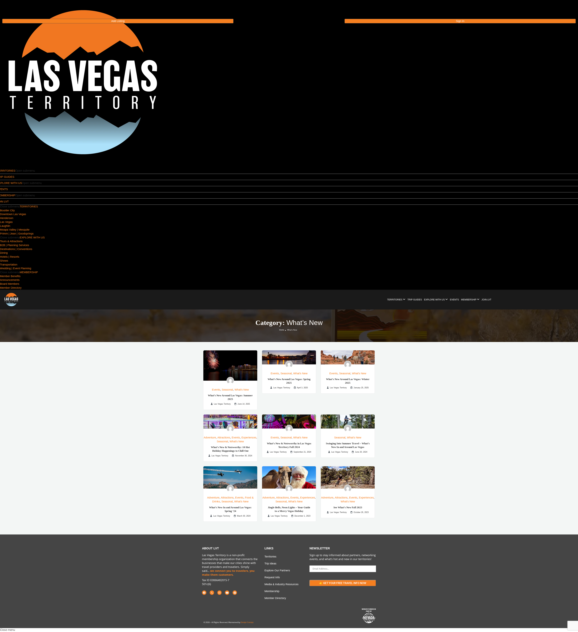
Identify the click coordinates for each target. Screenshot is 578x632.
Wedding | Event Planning (15, 268)
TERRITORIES (29, 206)
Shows (4, 260)
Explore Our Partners (277, 570)
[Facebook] (204, 592)
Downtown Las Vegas (13, 214)
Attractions (223, 437)
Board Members (9, 283)
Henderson (6, 218)
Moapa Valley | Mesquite (15, 229)
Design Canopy (247, 622)
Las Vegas (6, 222)
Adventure (210, 437)
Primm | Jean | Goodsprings (17, 233)
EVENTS (454, 299)
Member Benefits (10, 276)
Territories (270, 556)
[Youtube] (227, 592)
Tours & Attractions (11, 241)
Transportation (8, 264)
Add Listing (118, 21)
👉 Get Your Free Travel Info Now (342, 583)
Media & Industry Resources (281, 584)
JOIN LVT (486, 299)
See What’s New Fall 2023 (347, 507)
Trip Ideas (270, 563)
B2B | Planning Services (14, 245)
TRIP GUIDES (414, 299)
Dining (4, 252)
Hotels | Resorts (9, 256)
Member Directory (11, 287)
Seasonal (227, 389)
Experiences (248, 437)
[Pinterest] (235, 592)
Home (281, 330)
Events (216, 389)
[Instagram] (219, 592)
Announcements (10, 279)
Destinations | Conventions (16, 249)
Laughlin (5, 225)
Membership (271, 591)
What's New (242, 389)
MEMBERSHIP (29, 272)
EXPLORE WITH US (32, 237)
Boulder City (7, 210)
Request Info (272, 577)
